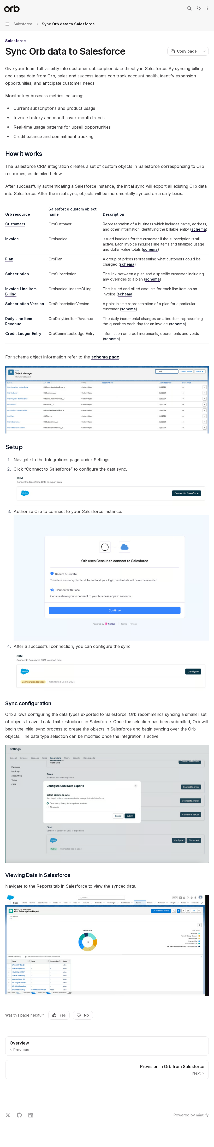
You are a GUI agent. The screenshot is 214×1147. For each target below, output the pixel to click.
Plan (9, 259)
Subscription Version (24, 303)
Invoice (12, 239)
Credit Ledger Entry (23, 333)
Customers (15, 224)
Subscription (17, 274)
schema (198, 229)
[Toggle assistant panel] (199, 8)
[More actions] (207, 8)
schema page (105, 356)
